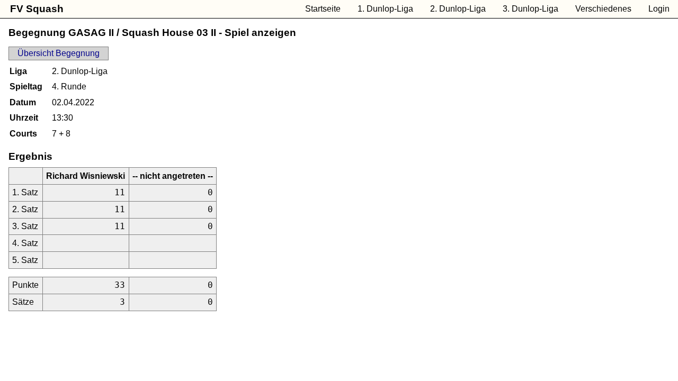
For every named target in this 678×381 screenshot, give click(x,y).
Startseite (323, 8)
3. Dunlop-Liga (530, 8)
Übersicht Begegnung (58, 53)
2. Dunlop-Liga (458, 8)
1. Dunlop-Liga (385, 8)
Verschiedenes (603, 8)
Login (659, 8)
